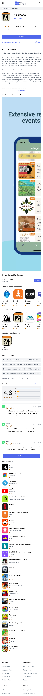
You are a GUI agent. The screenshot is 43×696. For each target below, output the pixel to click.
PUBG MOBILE (27, 677)
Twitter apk (5, 673)
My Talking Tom (28, 667)
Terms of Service (29, 693)
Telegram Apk (6, 677)
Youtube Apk (6, 680)
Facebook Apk (6, 670)
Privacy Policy (28, 690)
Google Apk (6, 667)
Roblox (25, 680)
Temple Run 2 (27, 670)
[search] (39, 3)
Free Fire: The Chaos (30, 673)
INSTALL (21, 37)
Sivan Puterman (17, 19)
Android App (6, 693)
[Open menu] (3, 3)
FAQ (3, 690)
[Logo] (20, 3)
